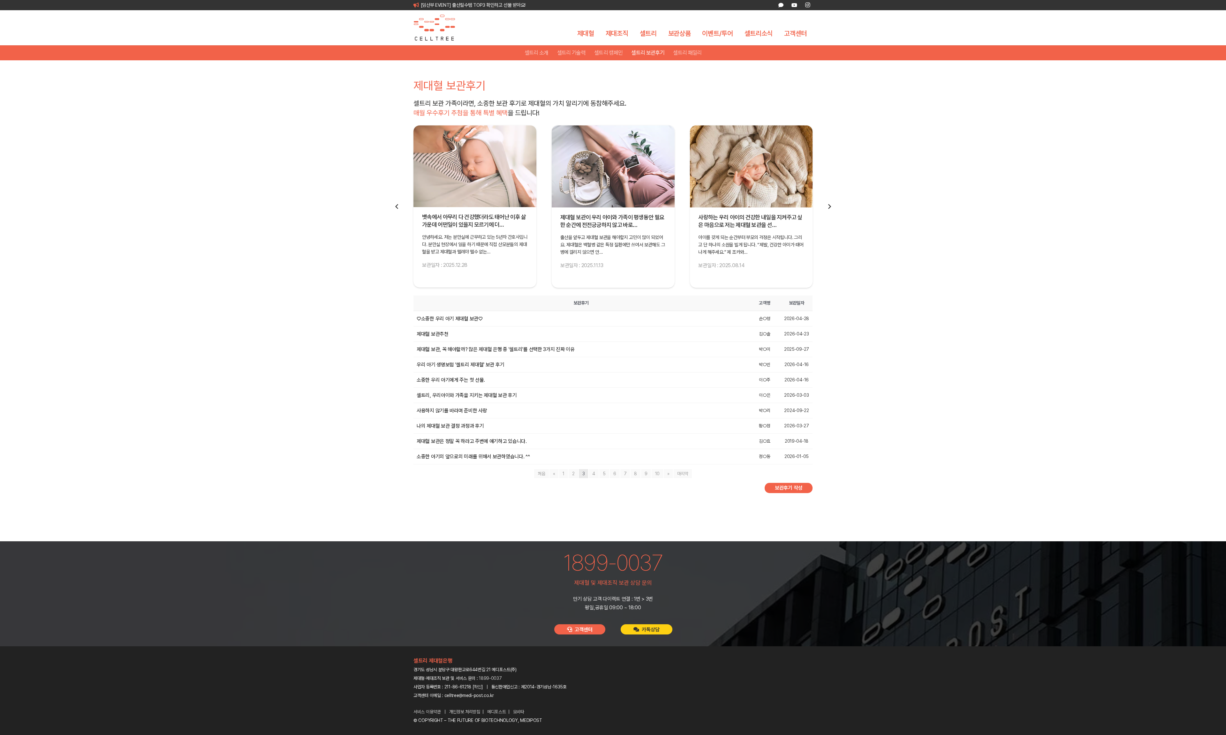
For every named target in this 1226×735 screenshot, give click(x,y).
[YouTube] (794, 5)
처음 (541, 473)
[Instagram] (807, 5)
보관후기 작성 (788, 488)
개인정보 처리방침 (464, 711)
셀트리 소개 (537, 52)
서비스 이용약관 (427, 711)
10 (657, 473)
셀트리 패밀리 (687, 52)
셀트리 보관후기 (647, 52)
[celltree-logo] (438, 28)
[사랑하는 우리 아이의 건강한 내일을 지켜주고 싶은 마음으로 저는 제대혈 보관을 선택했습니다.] (613, 166)
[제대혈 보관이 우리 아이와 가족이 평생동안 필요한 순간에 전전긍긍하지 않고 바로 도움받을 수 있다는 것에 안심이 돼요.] (474, 166)
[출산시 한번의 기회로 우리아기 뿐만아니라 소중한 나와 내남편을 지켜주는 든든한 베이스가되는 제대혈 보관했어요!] (751, 166)
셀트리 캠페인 (608, 52)
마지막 (682, 473)
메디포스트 (496, 711)
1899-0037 (490, 678)
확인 (477, 686)
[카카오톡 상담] (781, 5)
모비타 (518, 711)
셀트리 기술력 (571, 52)
